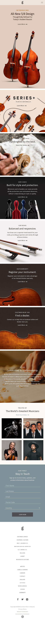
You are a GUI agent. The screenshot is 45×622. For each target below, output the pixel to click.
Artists (22, 566)
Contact (22, 576)
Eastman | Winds (22, 536)
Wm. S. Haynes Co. (22, 543)
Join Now (22, 514)
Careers (22, 573)
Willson (22, 553)
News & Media (22, 586)
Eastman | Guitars (22, 540)
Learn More (21, 24)
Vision (22, 589)
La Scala (22, 582)
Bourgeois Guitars (22, 559)
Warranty (22, 592)
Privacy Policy (22, 609)
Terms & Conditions (22, 611)
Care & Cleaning (22, 569)
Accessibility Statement (23, 614)
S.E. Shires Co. (22, 549)
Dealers (22, 579)
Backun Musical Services (22, 546)
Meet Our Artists (21, 415)
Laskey (22, 556)
